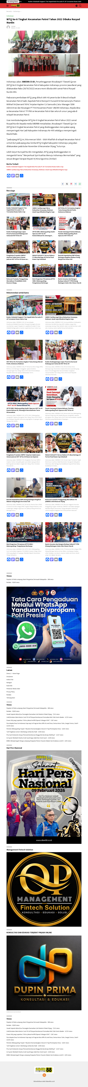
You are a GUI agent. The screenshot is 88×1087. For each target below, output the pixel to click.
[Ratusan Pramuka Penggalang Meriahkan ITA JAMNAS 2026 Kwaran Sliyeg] (18, 270)
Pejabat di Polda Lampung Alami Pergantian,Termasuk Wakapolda (26, 579)
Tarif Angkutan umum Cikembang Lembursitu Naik (22, 732)
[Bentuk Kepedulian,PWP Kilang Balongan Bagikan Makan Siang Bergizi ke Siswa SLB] (69, 246)
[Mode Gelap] (76, 5)
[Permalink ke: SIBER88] (8, 27)
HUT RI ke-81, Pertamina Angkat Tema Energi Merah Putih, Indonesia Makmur (69, 210)
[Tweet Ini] (67, 184)
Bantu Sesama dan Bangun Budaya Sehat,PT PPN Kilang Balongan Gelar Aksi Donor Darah (69, 281)
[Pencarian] (80, 5)
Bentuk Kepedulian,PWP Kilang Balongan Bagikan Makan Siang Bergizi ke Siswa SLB (69, 257)
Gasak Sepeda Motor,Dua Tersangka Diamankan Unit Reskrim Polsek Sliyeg (29, 714)
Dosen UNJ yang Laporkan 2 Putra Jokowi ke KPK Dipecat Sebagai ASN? (28, 720)
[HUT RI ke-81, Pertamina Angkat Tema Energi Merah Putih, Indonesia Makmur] (69, 199)
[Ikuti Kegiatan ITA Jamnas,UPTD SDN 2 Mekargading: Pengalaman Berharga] (44, 270)
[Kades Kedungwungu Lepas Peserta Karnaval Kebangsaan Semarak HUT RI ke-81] (18, 223)
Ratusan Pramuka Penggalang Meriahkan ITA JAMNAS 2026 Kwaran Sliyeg (17, 281)
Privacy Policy (11, 692)
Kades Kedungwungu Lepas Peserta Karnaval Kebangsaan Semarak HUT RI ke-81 (17, 234)
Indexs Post (10, 679)
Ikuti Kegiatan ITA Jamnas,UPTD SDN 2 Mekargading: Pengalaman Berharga (43, 281)
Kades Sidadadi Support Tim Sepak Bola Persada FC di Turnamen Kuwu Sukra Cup (35, 167)
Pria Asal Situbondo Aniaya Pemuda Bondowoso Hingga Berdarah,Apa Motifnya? (31, 735)
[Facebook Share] (62, 184)
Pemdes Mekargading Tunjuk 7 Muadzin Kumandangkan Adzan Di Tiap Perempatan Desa (34, 729)
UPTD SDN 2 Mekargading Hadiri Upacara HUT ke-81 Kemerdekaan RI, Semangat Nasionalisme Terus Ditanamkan (43, 234)
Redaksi (9, 582)
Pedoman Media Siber (13, 688)
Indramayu (10, 16)
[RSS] (44, 1075)
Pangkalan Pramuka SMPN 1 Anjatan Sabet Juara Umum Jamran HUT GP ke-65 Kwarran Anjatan (17, 257)
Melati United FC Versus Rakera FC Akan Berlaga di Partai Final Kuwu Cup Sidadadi (43, 257)
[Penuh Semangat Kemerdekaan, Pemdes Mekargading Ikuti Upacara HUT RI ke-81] (69, 223)
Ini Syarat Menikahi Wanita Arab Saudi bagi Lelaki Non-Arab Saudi (27, 738)
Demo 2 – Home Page (13, 673)
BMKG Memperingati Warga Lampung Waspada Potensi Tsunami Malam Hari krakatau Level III (35, 741)
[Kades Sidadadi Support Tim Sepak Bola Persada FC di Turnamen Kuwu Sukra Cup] (18, 199)
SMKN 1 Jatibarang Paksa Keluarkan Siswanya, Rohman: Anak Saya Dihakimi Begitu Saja (37, 170)
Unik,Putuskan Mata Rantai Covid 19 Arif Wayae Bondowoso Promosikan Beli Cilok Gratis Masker (35, 717)
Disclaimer (10, 676)
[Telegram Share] (75, 184)
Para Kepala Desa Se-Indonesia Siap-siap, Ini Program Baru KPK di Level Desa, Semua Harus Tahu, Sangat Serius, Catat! (42, 723)
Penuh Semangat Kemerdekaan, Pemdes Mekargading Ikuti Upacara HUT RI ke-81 (69, 234)
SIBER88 (13, 26)
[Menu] (8, 5)
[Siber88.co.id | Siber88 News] (15, 5)
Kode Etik (9, 685)
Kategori (9, 682)
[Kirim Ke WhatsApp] (79, 184)
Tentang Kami (11, 698)
